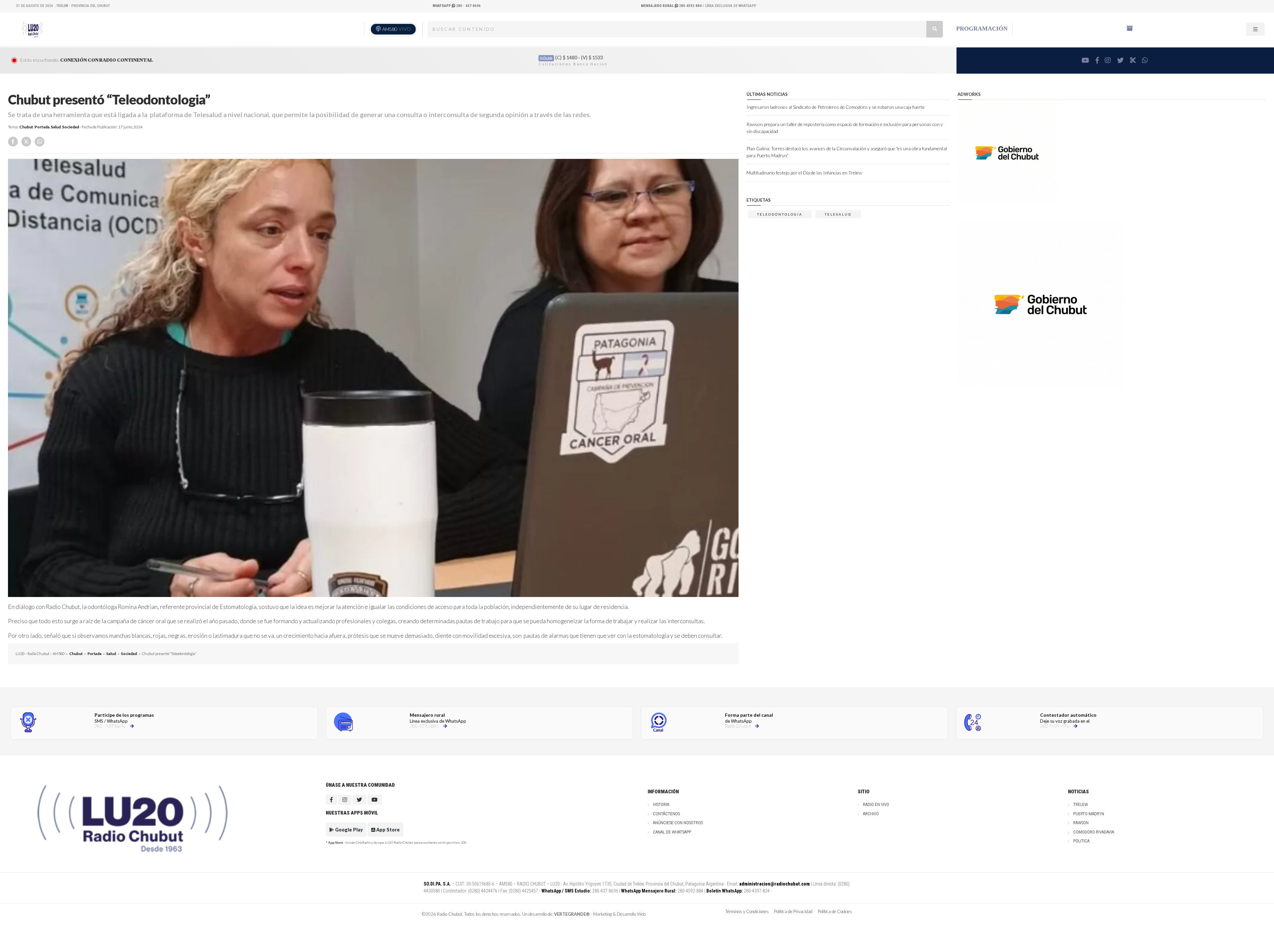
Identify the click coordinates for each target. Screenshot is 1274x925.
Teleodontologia (780, 214)
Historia (661, 804)
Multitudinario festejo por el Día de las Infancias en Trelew (804, 172)
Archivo (871, 813)
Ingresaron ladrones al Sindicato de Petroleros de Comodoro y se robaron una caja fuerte (835, 107)
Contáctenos (666, 813)
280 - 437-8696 (457, 6)
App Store (387, 829)
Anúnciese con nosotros (678, 822)
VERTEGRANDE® (572, 914)
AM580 (396, 29)
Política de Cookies (835, 911)
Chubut (26, 126)
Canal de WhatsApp (672, 831)
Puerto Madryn (1088, 813)
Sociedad (70, 126)
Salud (56, 126)
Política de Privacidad (793, 911)
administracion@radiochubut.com (774, 884)
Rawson (1081, 822)
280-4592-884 (672, 6)
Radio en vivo (876, 804)
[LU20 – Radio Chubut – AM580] (34, 29)
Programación (982, 28)
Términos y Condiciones (747, 911)
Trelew (1080, 804)
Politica (1081, 840)
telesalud (838, 214)
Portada (42, 126)
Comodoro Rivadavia (1093, 831)
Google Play (348, 829)
